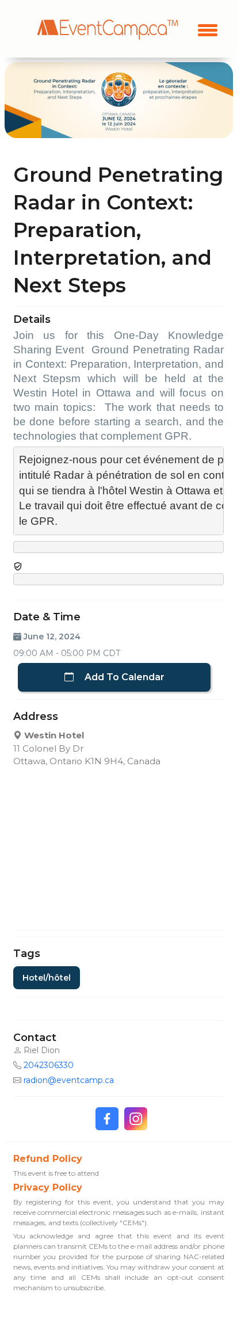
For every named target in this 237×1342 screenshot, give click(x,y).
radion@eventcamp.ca (69, 1080)
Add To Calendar (123, 677)
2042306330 (49, 1065)
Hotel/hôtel (46, 978)
